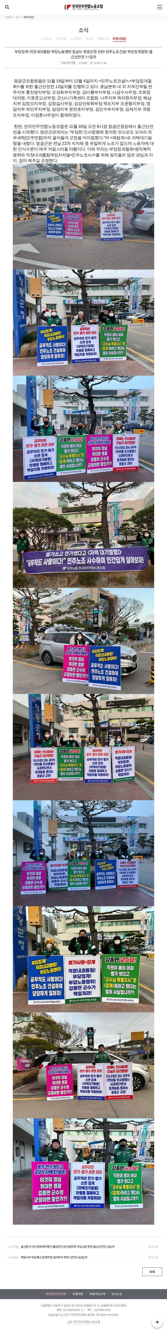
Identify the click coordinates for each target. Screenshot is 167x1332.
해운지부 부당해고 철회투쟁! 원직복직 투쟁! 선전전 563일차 (54, 1257)
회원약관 (78, 1294)
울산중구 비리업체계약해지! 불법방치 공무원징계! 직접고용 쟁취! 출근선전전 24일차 (67, 1246)
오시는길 (116, 1294)
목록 (152, 1272)
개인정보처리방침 (55, 1294)
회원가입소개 (97, 1294)
